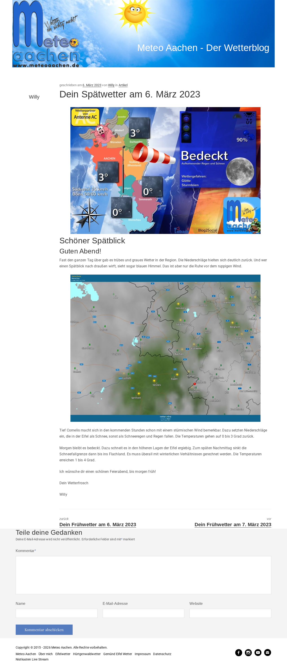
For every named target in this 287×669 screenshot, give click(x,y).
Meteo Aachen (26, 654)
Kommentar (26, 551)
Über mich (46, 654)
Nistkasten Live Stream (32, 659)
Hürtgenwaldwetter (87, 654)
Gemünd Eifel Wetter (117, 654)
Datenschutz (162, 654)
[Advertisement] (95, 75)
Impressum (143, 654)
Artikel (123, 85)
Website (196, 603)
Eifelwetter (63, 654)
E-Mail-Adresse (115, 603)
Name (21, 603)
